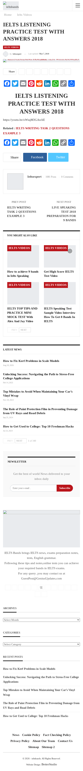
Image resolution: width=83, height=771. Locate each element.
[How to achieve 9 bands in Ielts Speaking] (23, 256)
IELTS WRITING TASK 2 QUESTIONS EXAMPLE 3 (21, 212)
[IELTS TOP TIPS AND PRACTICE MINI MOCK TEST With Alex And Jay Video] (23, 293)
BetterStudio (49, 764)
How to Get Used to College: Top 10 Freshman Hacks (38, 426)
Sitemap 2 (48, 747)
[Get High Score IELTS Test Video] (60, 256)
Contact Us (65, 741)
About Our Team (43, 741)
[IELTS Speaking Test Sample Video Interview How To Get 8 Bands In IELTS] (60, 293)
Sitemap (33, 747)
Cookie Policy (31, 735)
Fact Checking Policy (57, 735)
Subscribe (64, 488)
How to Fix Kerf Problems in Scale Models (31, 361)
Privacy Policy (20, 741)
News (15, 735)
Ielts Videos (11, 47)
